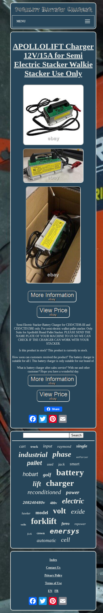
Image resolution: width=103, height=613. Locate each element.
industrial (33, 454)
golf (47, 474)
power (72, 492)
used (50, 464)
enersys (65, 531)
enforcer (82, 457)
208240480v (34, 502)
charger (60, 483)
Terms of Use (53, 583)
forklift (43, 521)
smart (75, 464)
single (81, 445)
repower (80, 524)
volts (23, 524)
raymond (64, 446)
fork (29, 533)
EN (50, 591)
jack (61, 464)
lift (37, 484)
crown (41, 533)
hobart (30, 474)
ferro (66, 523)
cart (22, 446)
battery (70, 472)
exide (78, 511)
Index (53, 560)
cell (65, 539)
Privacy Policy (53, 575)
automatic (46, 540)
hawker (26, 513)
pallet (34, 463)
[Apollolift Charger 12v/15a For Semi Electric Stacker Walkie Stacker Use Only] (53, 115)
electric (73, 501)
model (42, 512)
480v (53, 503)
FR (56, 591)
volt (59, 510)
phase (61, 454)
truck (34, 446)
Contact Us (53, 567)
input (47, 445)
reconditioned (44, 492)
